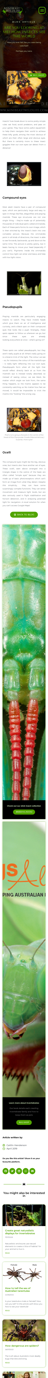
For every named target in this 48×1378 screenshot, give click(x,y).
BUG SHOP (24, 1122)
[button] (42, 10)
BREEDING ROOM (24, 812)
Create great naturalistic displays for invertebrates (20, 1232)
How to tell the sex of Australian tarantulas (17, 1290)
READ (7, 1253)
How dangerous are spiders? (22, 1345)
